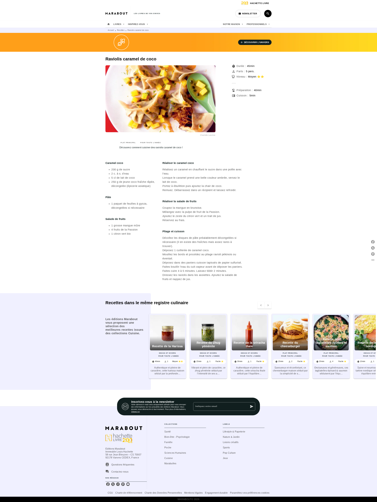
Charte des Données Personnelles (163, 493)
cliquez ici (135, 412)
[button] (248, 13)
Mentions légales (193, 493)
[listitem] (107, 484)
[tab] (108, 24)
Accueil (111, 30)
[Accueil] (117, 13)
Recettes (120, 30)
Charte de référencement (128, 493)
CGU (110, 493)
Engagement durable (216, 493)
